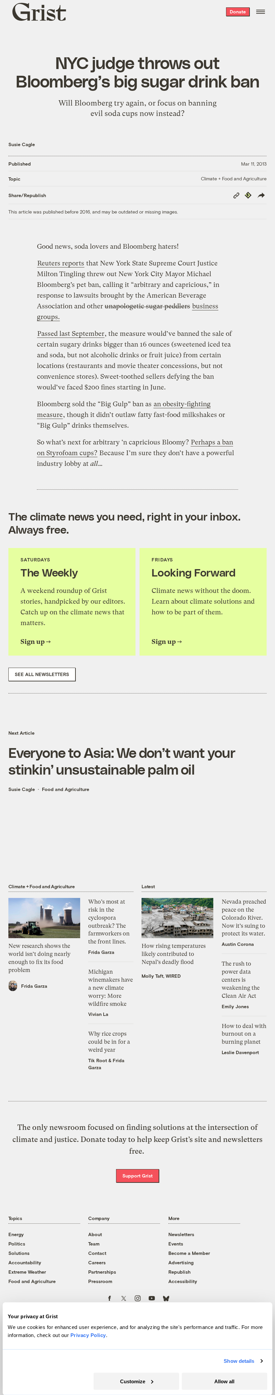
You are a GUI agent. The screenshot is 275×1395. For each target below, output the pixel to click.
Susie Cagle (21, 144)
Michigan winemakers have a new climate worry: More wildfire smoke (110, 987)
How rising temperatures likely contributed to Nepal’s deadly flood (174, 954)
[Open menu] (261, 11)
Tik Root (97, 1060)
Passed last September (70, 334)
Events (175, 1244)
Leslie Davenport (240, 1052)
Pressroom (100, 1281)
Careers (97, 1262)
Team (94, 1244)
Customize (132, 1381)
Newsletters (181, 1234)
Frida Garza (34, 986)
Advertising (181, 1262)
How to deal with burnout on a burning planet (244, 1034)
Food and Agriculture (65, 789)
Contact (97, 1253)
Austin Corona (238, 944)
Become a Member (189, 1253)
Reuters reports (60, 263)
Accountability (24, 1262)
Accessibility (182, 1281)
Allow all (224, 1381)
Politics (16, 1244)
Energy (16, 1234)
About (95, 1234)
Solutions (19, 1253)
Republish (179, 1272)
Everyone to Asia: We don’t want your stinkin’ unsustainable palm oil (122, 760)
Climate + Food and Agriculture (234, 178)
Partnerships (102, 1272)
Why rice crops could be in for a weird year (109, 1041)
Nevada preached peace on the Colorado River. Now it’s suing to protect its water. (244, 917)
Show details (239, 1361)
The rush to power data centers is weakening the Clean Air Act (241, 979)
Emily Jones (235, 1006)
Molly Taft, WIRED (161, 976)
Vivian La (98, 1014)
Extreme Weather (27, 1272)
